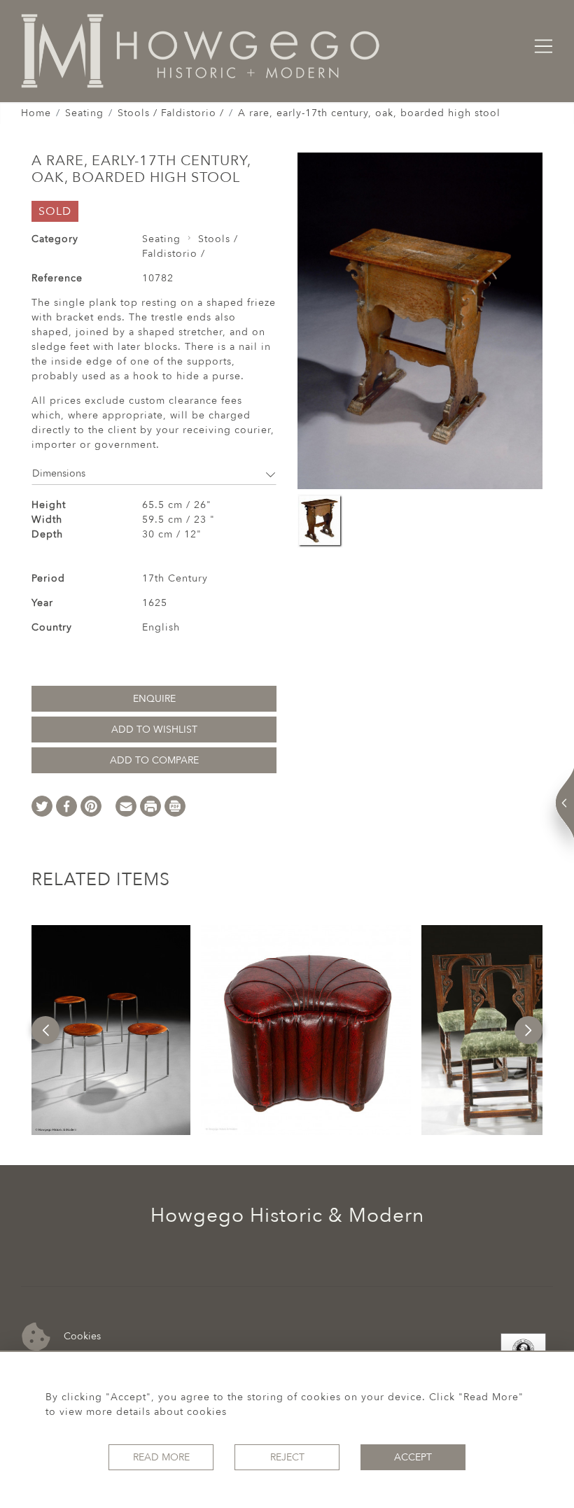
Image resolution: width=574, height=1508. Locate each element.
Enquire (154, 698)
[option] (110, 1030)
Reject (287, 1457)
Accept (413, 1457)
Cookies (81, 1335)
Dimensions (58, 473)
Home (36, 113)
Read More (161, 1457)
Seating (84, 113)
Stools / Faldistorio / (171, 113)
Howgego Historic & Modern (287, 1215)
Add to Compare (154, 760)
